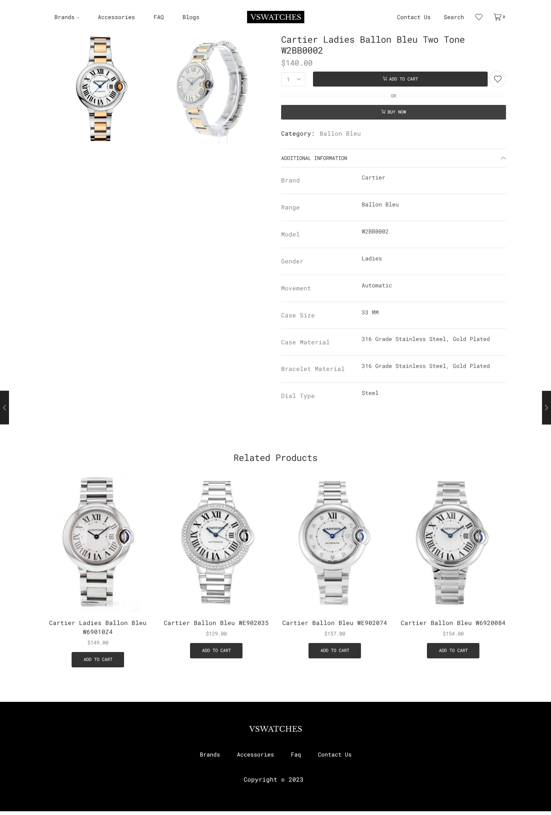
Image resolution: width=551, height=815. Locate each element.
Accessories (116, 17)
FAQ (159, 17)
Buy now (397, 112)
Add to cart (403, 79)
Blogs (191, 17)
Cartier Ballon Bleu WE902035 (216, 623)
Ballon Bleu (340, 133)
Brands (64, 17)
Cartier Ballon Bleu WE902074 (334, 623)
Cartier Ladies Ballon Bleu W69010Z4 (98, 627)
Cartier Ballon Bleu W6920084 (453, 623)
